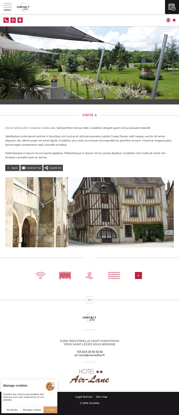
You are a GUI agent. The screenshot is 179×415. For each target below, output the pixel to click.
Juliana (94, 403)
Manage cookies (32, 409)
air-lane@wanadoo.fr (89, 355)
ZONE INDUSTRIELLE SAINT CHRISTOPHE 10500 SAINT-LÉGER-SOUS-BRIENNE (89, 342)
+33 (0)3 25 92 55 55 (89, 351)
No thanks (12, 409)
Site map (101, 396)
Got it (51, 409)
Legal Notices (83, 396)
